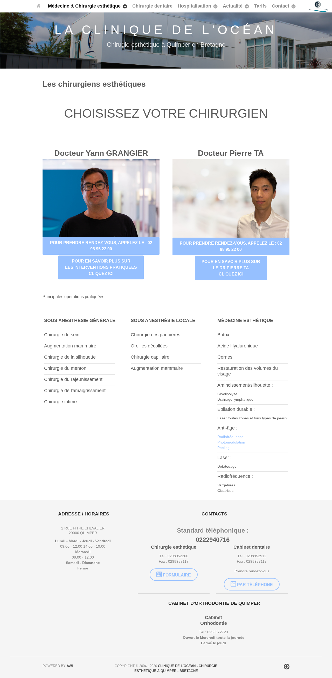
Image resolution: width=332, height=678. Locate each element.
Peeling (223, 448)
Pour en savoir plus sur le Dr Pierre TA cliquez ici (231, 267)
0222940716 (213, 539)
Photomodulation (231, 442)
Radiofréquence (230, 437)
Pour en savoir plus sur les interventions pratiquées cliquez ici (101, 267)
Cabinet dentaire (251, 547)
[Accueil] (39, 6)
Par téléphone (254, 584)
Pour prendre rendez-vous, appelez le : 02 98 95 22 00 (101, 245)
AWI (70, 666)
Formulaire (176, 575)
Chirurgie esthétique (173, 547)
